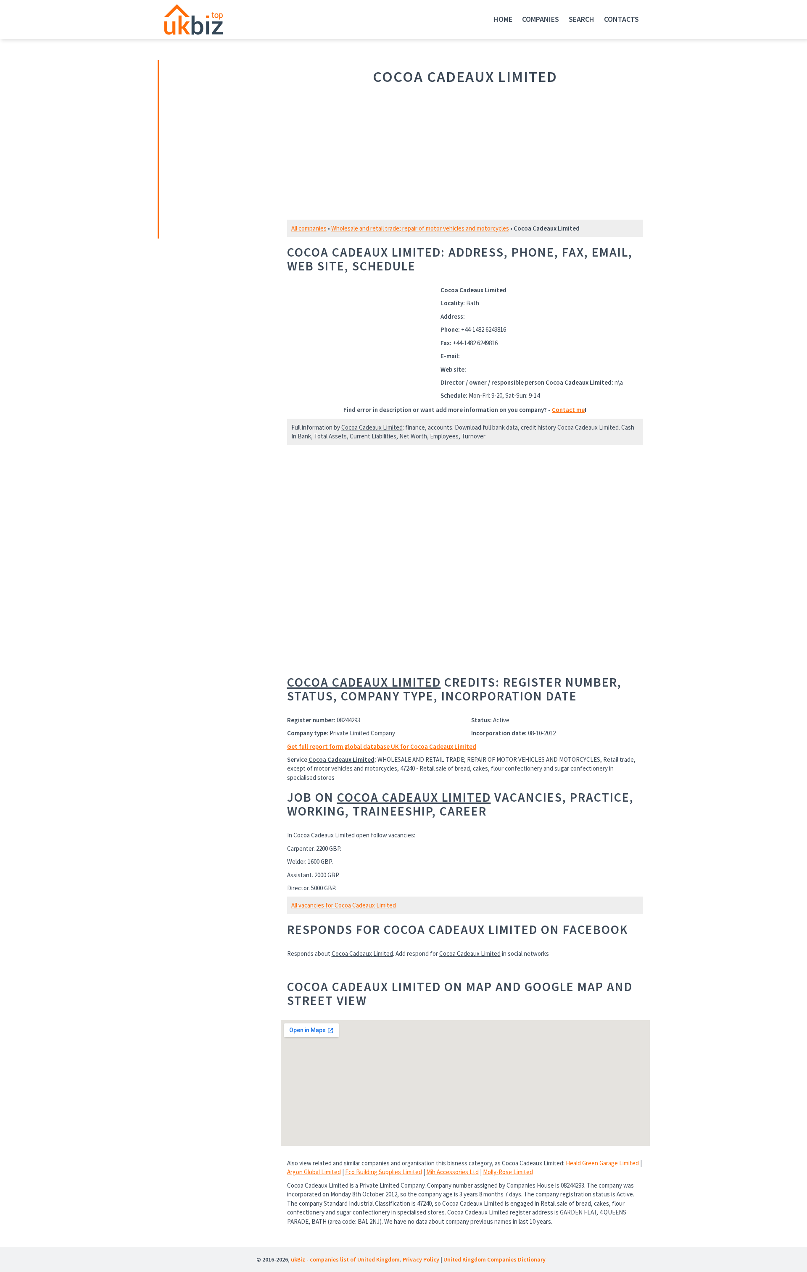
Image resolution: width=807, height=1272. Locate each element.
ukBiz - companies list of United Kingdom (345, 1259)
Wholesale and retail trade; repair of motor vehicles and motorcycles (420, 228)
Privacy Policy (421, 1259)
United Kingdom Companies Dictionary (494, 1259)
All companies (309, 228)
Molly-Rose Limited (508, 1172)
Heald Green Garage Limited (602, 1163)
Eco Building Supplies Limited (383, 1172)
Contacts (621, 19)
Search (581, 19)
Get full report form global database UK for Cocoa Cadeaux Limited (381, 746)
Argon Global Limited (314, 1172)
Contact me (568, 410)
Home (502, 19)
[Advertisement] (217, 148)
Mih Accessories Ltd (452, 1172)
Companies (540, 19)
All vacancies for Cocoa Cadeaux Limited (343, 905)
